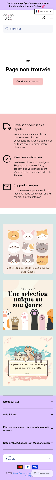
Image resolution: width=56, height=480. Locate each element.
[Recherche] (6, 29)
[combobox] (28, 29)
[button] (43, 17)
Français (10, 459)
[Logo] (8, 17)
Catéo (15, 473)
